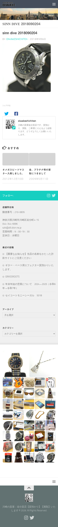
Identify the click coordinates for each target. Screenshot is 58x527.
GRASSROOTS (12, 276)
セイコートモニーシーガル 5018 (23, 295)
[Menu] (54, 4)
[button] (15, 363)
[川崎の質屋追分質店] (54, 195)
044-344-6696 (10, 223)
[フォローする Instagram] (48, 195)
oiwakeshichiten (16, 39)
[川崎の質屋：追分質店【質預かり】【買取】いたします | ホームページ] (11, 4)
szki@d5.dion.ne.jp (11, 227)
